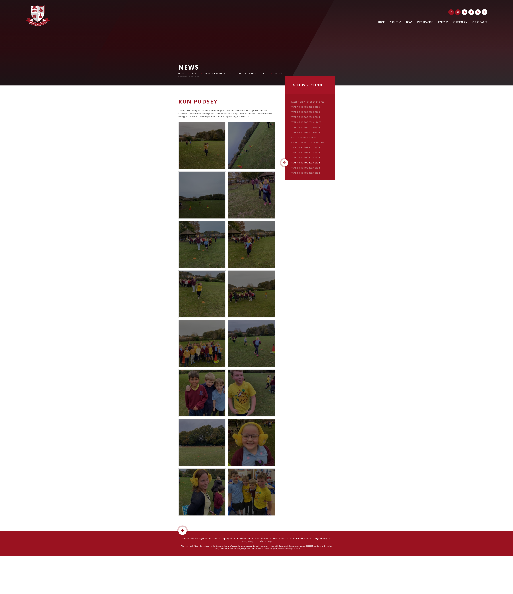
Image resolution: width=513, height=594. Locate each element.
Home (181, 73)
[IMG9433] (202, 294)
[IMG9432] (251, 294)
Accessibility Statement (300, 538)
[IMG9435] (202, 244)
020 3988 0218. (267, 549)
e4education (211, 538)
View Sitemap (279, 538)
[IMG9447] (251, 393)
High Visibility (321, 538)
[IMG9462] (202, 492)
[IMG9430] (202, 343)
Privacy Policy (247, 541)
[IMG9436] (251, 195)
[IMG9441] (202, 145)
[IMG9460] (251, 442)
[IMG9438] (251, 145)
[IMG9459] (202, 442)
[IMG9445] (202, 393)
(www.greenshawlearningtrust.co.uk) (286, 549)
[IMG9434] (251, 244)
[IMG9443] (251, 343)
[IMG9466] (251, 492)
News (195, 73)
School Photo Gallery (218, 73)
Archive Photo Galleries (253, 73)
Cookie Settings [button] (265, 541)
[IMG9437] (202, 195)
